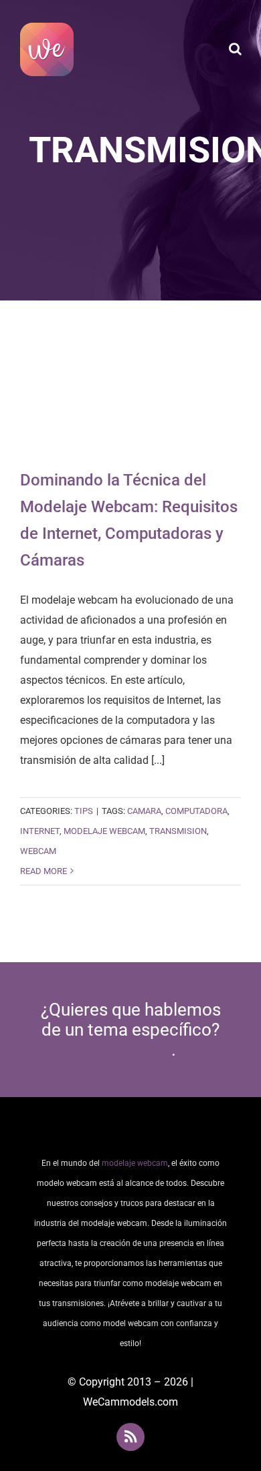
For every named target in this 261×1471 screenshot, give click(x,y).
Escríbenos (128, 1050)
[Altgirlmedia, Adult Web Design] (130, 1131)
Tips (83, 811)
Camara (144, 811)
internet (40, 831)
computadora (196, 811)
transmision (178, 831)
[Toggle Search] (235, 48)
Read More (43, 871)
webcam (38, 851)
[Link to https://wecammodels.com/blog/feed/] (130, 1437)
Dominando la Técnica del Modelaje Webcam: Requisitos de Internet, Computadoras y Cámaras (131, 394)
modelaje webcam (104, 831)
